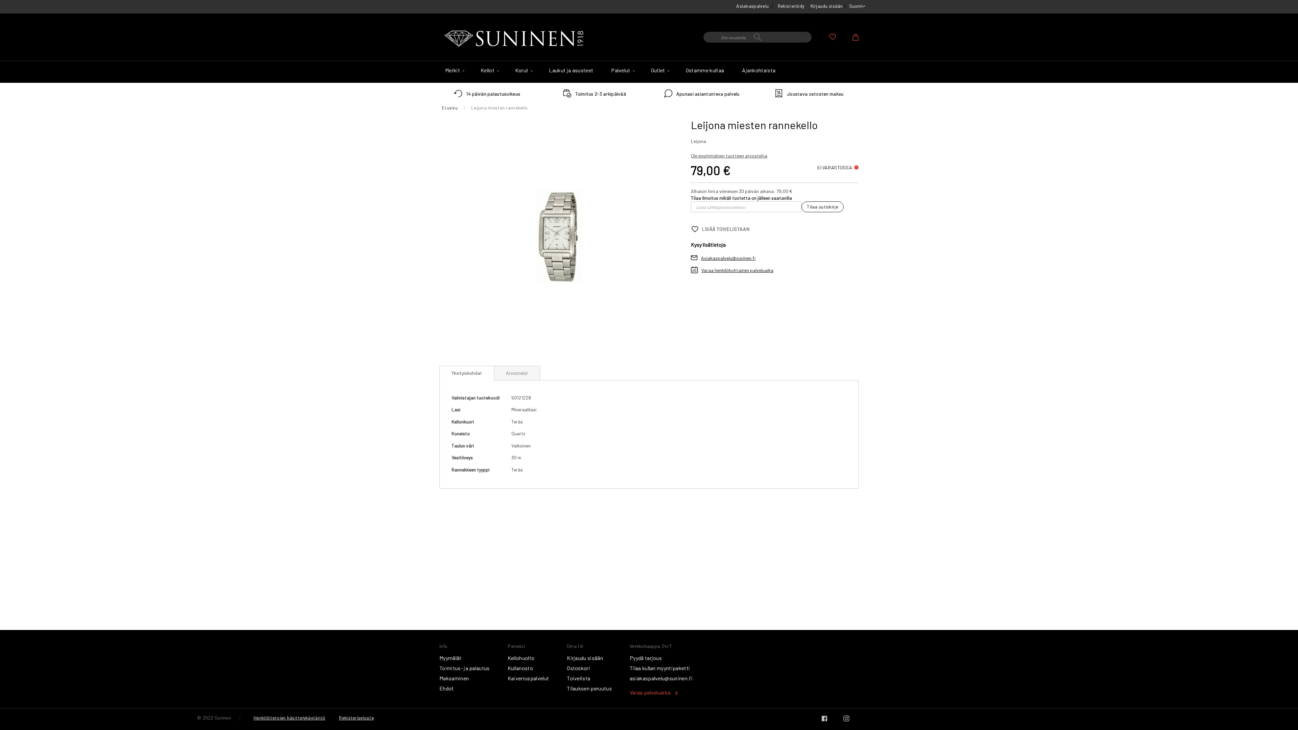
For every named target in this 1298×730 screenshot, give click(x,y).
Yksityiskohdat (467, 373)
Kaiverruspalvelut (528, 678)
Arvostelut (517, 373)
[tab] (466, 373)
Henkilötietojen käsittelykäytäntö (289, 718)
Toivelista (578, 678)
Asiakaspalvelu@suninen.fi (728, 258)
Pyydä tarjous (646, 658)
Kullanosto (520, 668)
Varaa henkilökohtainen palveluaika (737, 270)
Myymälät (450, 658)
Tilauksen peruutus (589, 688)
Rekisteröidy (791, 6)
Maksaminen (454, 678)
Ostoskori (578, 668)
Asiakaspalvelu (752, 6)
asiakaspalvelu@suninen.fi (661, 678)
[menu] (649, 72)
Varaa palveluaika (650, 692)
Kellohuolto (521, 658)
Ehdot (446, 688)
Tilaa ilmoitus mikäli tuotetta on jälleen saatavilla (741, 198)
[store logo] (515, 39)
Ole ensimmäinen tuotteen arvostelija (729, 156)
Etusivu (450, 108)
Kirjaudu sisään (827, 6)
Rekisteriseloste (356, 718)
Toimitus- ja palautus (464, 668)
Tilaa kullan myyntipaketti (660, 668)
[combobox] (757, 37)
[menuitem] (454, 70)
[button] (857, 6)
